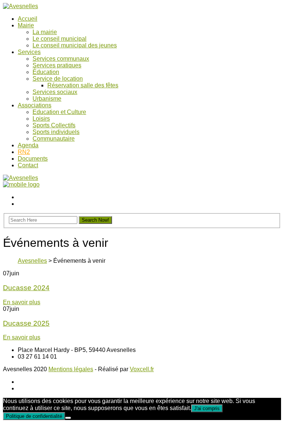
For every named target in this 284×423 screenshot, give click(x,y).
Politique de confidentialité (34, 416)
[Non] (68, 418)
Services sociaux (55, 92)
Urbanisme (47, 98)
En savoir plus (21, 302)
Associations (34, 105)
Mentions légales (70, 369)
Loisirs (41, 118)
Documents (33, 158)
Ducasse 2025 (26, 323)
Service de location (58, 78)
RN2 (24, 152)
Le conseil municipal (60, 39)
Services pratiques (57, 65)
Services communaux (61, 59)
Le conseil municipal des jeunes (75, 45)
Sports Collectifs (54, 125)
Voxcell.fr (142, 369)
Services (29, 52)
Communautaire (54, 138)
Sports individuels (56, 132)
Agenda (28, 145)
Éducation (46, 72)
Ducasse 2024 (26, 288)
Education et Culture (59, 112)
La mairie (45, 32)
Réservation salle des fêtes (82, 85)
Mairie (26, 25)
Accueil (27, 19)
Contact (28, 165)
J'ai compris (207, 408)
